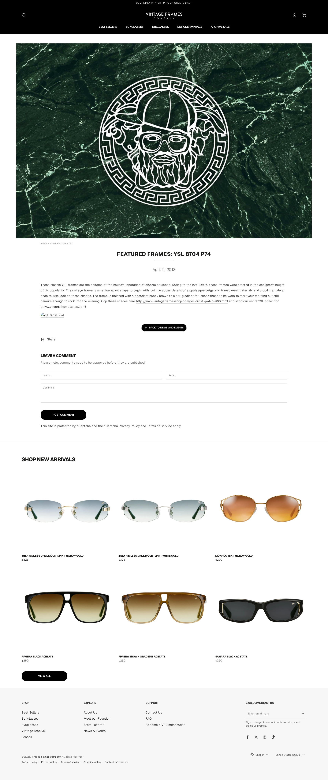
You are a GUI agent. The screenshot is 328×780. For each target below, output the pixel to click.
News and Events (60, 243)
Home (44, 243)
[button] (24, 15)
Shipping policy (92, 762)
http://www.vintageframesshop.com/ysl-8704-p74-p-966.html (182, 301)
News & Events (95, 731)
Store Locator (94, 725)
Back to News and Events (166, 327)
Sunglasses (30, 719)
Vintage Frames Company (46, 756)
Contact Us (154, 712)
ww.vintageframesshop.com (64, 307)
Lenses (27, 737)
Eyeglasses (30, 725)
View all (44, 676)
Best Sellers (30, 712)
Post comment (63, 414)
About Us (90, 712)
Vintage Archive (33, 731)
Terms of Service (159, 426)
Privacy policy (49, 762)
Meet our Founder (97, 719)
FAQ (149, 719)
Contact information (116, 762)
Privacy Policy (129, 426)
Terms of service (70, 762)
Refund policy (30, 762)
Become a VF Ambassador (165, 725)
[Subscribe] (304, 713)
